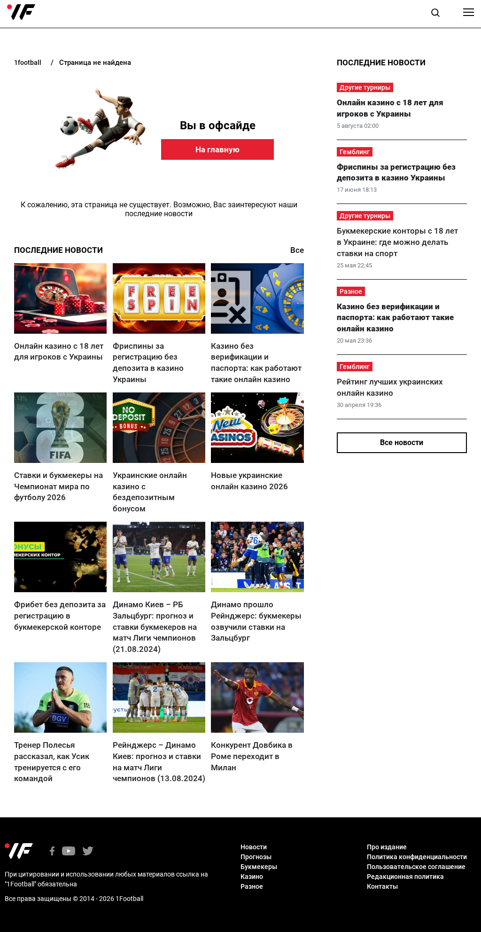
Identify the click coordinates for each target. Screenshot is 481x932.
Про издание (387, 847)
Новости (253, 847)
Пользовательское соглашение (416, 866)
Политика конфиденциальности (417, 857)
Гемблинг (355, 152)
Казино (251, 876)
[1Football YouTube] (68, 851)
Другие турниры (365, 87)
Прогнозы (256, 857)
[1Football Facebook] (52, 851)
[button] (435, 14)
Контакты (382, 886)
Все (297, 250)
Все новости (401, 442)
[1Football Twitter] (87, 851)
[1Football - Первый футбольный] (21, 12)
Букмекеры (258, 866)
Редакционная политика (405, 876)
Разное (351, 291)
